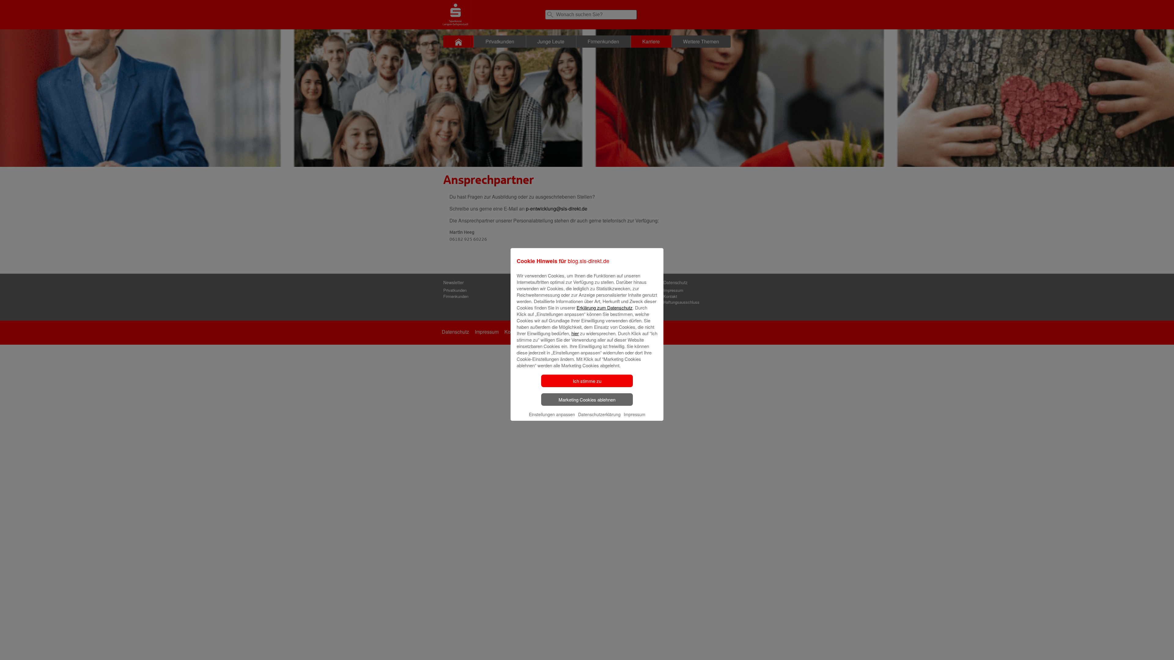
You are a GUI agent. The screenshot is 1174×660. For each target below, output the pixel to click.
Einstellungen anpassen (552, 414)
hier (575, 333)
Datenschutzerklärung (599, 414)
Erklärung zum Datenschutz (605, 307)
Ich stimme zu (587, 381)
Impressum (634, 414)
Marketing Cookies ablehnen (587, 399)
